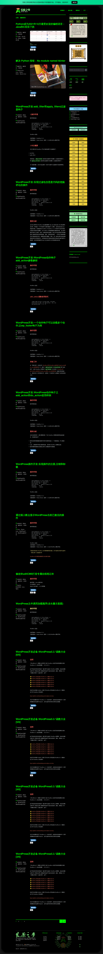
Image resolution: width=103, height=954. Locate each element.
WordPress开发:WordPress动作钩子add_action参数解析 (36, 259)
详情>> (83, 34)
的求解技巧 (74, 113)
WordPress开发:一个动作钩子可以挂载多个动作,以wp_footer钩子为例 (40, 324)
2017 (83, 155)
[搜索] (86, 70)
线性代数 (70, 10)
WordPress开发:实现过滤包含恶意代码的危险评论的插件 (40, 183)
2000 (73, 184)
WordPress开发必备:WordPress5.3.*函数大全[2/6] (42, 678)
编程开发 (19, 32)
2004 (73, 178)
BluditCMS (18, 587)
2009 (83, 168)
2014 (73, 162)
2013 (83, 162)
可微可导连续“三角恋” (75, 119)
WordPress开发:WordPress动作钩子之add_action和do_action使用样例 (37, 394)
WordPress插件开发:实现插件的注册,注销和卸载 (40, 465)
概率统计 (78, 10)
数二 (78, 21)
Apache (19, 585)
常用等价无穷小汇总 (74, 111)
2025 (83, 142)
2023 (83, 145)
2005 (83, 175)
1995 (83, 191)
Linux (17, 72)
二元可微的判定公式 (74, 117)
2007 (83, 171)
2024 (73, 145)
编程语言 (20, 116)
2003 (83, 178)
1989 (83, 201)
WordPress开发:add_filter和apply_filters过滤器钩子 (40, 108)
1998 (73, 188)
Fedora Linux (20, 70)
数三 (85, 21)
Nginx (17, 588)
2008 (73, 171)
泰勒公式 (72, 116)
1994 (73, 194)
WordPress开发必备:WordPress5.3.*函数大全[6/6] (41, 653)
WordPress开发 (21, 121)
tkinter (17, 74)
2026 (73, 142)
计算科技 (20, 34)
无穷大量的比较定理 (74, 114)
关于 (85, 10)
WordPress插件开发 (20, 122)
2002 (73, 181)
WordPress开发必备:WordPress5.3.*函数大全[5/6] (42, 684)
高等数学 (62, 10)
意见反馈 (83, 129)
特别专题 (83, 220)
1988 (73, 204)
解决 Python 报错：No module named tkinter (40, 60)
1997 (83, 188)
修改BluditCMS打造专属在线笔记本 (35, 573)
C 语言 (19, 36)
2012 (73, 165)
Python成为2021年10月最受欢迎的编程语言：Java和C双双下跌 (40, 25)
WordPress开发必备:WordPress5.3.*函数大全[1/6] (42, 676)
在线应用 (19, 115)
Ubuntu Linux (23, 74)
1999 (83, 184)
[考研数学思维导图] (78, 18)
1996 (73, 191)
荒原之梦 (17, 948)
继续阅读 (34, 47)
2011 (83, 165)
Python (19, 38)
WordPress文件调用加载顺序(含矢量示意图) (40, 556)
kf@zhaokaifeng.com (79, 127)
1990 (73, 201)
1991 (83, 197)
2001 (83, 181)
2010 (73, 168)
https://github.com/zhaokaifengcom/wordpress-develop (42, 696)
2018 (73, 155)
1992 (73, 197)
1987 (83, 204)
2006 (73, 175)
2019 (83, 152)
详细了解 (74, 2)
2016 (73, 158)
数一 (71, 21)
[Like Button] (31, 50)
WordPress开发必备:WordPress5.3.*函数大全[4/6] (42, 682)
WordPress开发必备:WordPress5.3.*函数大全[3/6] (42, 680)
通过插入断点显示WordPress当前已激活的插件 (40, 516)
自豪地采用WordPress (23, 948)
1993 (83, 194)
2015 (83, 158)
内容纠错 (74, 129)
